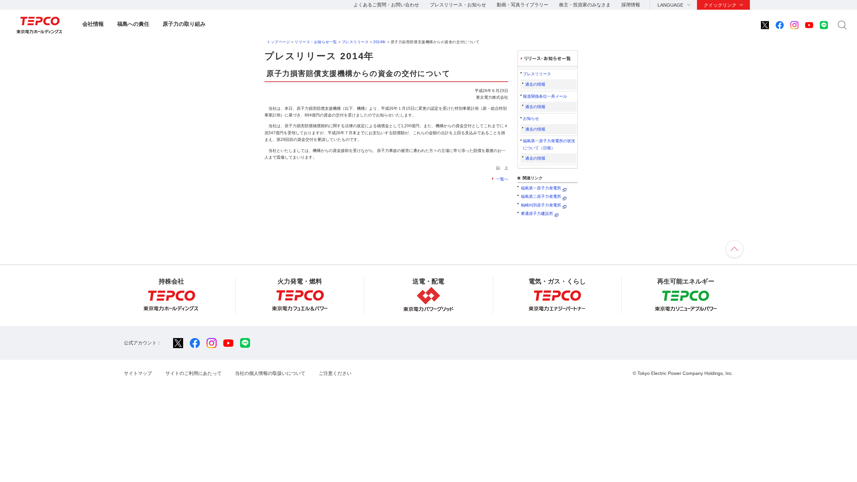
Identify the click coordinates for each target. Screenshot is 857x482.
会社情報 (93, 24)
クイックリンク (720, 5)
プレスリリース (355, 42)
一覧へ (502, 179)
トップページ (278, 42)
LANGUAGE (670, 5)
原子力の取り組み (184, 24)
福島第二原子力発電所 (541, 196)
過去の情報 (535, 84)
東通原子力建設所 (537, 213)
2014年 (379, 42)
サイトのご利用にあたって (193, 373)
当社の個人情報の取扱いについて (270, 373)
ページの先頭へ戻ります (734, 249)
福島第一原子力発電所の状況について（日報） (549, 144)
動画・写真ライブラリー (522, 4)
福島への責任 (133, 24)
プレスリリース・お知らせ (458, 4)
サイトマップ (138, 373)
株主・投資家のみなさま (585, 4)
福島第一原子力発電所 (541, 188)
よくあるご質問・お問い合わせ (386, 4)
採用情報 (630, 4)
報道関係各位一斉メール (545, 96)
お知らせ (531, 118)
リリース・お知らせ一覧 (316, 42)
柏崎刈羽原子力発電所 (541, 205)
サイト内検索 (842, 25)
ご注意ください (335, 373)
